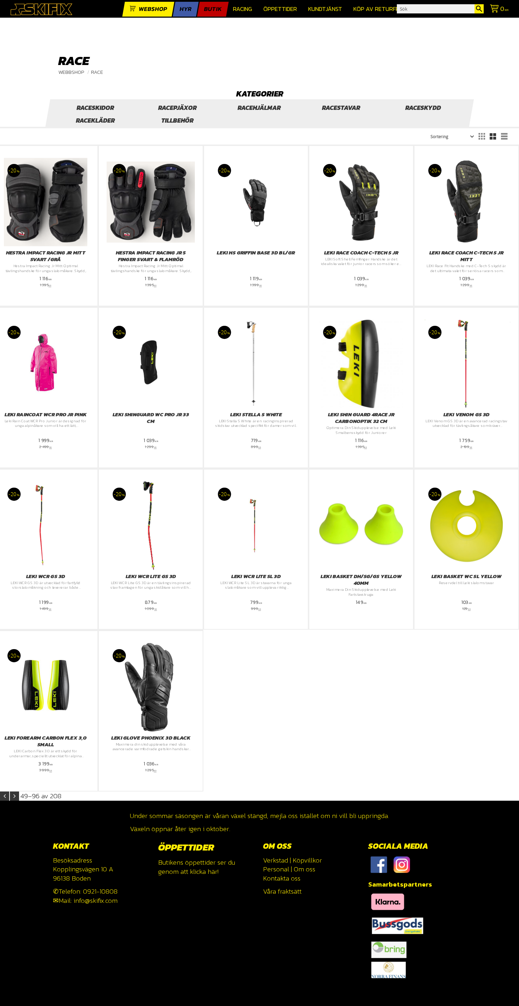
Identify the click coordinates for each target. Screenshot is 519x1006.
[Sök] (479, 8)
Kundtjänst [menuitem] (325, 9)
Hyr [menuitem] (185, 9)
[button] (481, 136)
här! (213, 871)
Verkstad (275, 860)
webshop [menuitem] (153, 9)
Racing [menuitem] (242, 9)
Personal (276, 869)
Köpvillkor (307, 860)
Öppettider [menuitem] (280, 9)
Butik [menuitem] (212, 9)
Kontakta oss (281, 878)
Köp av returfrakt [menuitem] (381, 9)
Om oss (304, 869)
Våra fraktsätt (282, 891)
